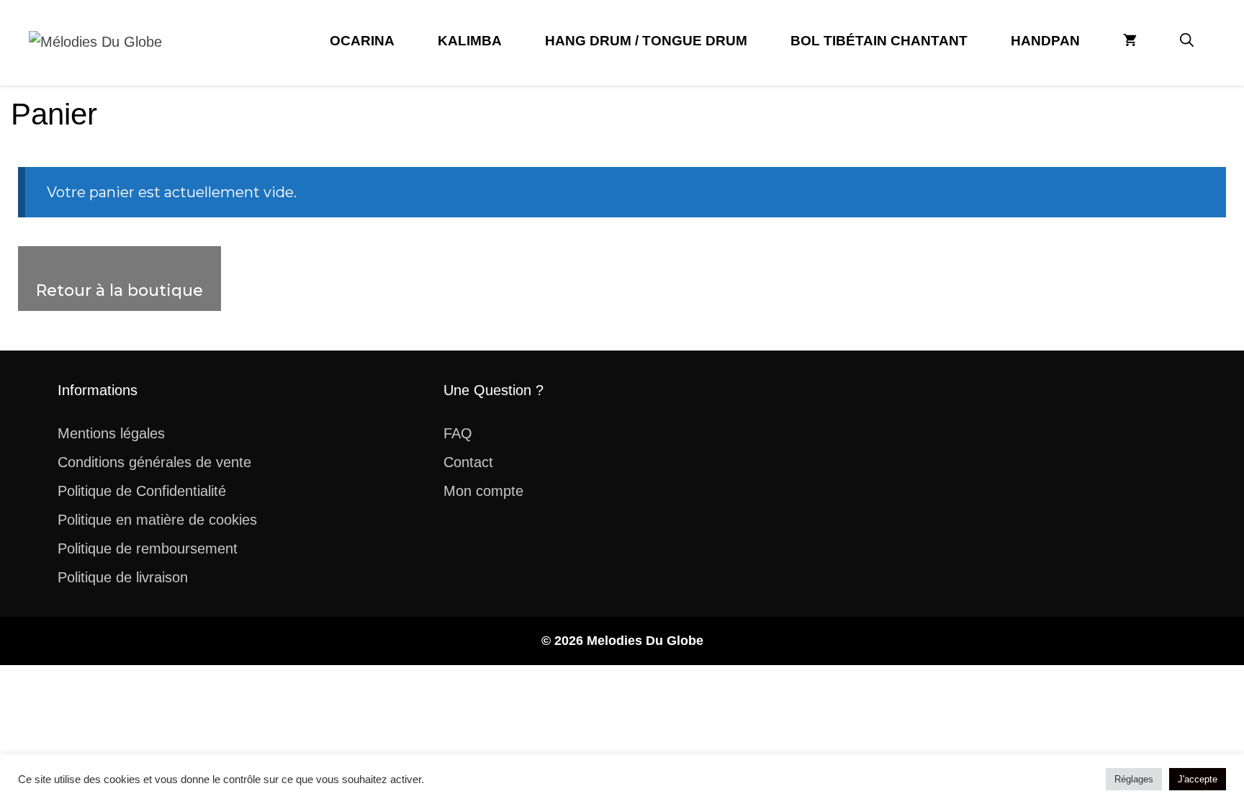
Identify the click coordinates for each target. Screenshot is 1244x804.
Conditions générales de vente (154, 462)
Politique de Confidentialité (142, 491)
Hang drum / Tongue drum (646, 40)
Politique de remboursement (148, 548)
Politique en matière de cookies (157, 520)
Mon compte (483, 491)
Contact (468, 462)
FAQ (457, 433)
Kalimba (470, 40)
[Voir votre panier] (1129, 41)
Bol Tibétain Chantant (879, 40)
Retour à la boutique (119, 290)
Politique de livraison (123, 577)
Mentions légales (111, 433)
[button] (1186, 41)
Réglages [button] (1133, 779)
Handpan (1045, 40)
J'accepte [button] (1197, 779)
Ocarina (362, 40)
